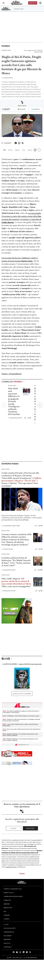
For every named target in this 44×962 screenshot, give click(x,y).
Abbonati (32, 3)
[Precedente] (4, 405)
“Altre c (5, 586)
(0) (41, 549)
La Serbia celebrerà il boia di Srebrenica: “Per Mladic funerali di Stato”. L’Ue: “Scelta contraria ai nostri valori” (16, 561)
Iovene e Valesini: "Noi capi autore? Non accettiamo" (20, 484)
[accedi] (40, 3)
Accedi (13, 828)
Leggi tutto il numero (22, 694)
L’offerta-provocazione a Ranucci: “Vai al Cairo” (22, 479)
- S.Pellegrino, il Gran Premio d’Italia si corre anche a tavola (21, 716)
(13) (41, 525)
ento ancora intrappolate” (19, 586)
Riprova (22, 873)
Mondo (6, 46)
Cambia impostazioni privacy (13, 896)
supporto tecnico (11, 867)
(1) (30, 418)
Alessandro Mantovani (11, 526)
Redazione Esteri (15, 418)
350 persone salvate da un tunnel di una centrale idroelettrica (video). (16, 581)
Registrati (30, 828)
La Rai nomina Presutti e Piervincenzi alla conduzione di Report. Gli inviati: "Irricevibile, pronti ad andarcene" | (20, 475)
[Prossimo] (39, 405)
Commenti (7, 143)
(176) (41, 570)
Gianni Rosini (7, 78)
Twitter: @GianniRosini (12, 374)
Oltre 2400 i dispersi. (11, 578)
